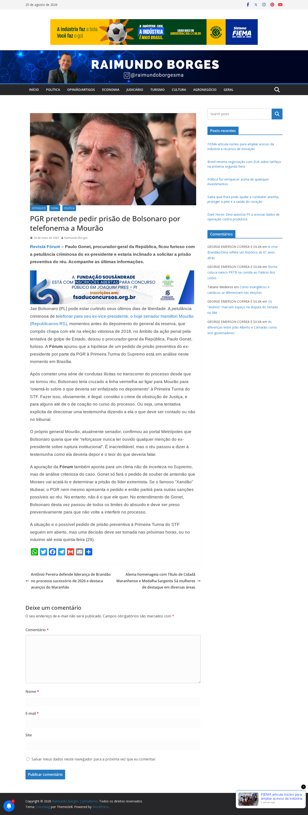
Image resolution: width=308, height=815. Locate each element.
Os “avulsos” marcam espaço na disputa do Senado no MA (242, 307)
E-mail (32, 713)
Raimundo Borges (75, 238)
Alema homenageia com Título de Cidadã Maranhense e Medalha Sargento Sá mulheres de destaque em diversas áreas (155, 581)
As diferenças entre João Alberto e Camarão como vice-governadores (242, 327)
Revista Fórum (45, 246)
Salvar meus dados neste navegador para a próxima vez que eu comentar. (94, 759)
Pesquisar (277, 113)
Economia (110, 89)
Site (28, 735)
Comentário (37, 629)
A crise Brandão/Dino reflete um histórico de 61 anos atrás (242, 252)
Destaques (38, 208)
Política (53, 89)
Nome (32, 691)
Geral (229, 89)
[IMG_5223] (112, 273)
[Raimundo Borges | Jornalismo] (154, 53)
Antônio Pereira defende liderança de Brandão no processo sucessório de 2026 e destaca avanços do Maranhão (71, 581)
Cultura (179, 89)
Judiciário (134, 89)
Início (34, 89)
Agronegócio (204, 89)
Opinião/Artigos (81, 89)
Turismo (157, 89)
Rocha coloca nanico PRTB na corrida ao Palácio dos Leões (242, 272)
